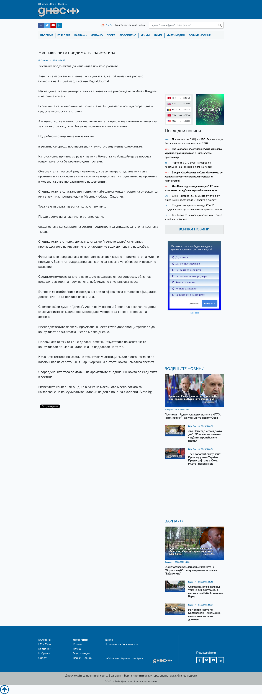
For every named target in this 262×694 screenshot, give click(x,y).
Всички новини (200, 35)
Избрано (97, 35)
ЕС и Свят (63, 35)
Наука (158, 35)
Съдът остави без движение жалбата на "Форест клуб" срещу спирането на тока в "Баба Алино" (191, 570)
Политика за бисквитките (121, 644)
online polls (194, 313)
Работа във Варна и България (124, 658)
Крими (145, 35)
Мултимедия (175, 35)
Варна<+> (80, 35)
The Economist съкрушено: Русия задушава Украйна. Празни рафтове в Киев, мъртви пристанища (193, 153)
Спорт (111, 35)
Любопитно (127, 35)
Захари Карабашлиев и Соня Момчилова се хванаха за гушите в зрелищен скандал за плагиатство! (193, 176)
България (46, 35)
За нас (109, 639)
